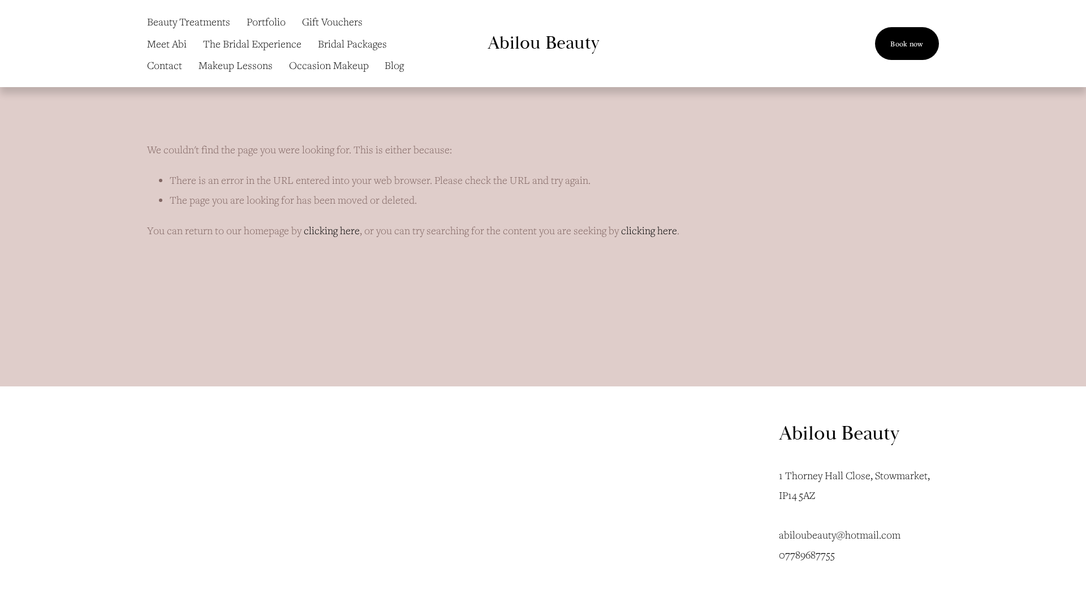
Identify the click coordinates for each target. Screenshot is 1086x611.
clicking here (332, 230)
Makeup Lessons (236, 65)
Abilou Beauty (544, 43)
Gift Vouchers (332, 21)
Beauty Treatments (188, 21)
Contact (164, 65)
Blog (394, 65)
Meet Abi (167, 43)
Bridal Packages (352, 43)
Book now (906, 44)
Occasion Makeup (329, 65)
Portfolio (266, 21)
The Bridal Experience (252, 43)
